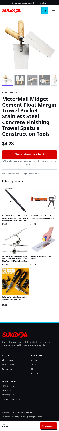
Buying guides (8, 369)
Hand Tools (34, 173)
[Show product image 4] (44, 80)
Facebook (31, 412)
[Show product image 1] (7, 80)
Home (34, 369)
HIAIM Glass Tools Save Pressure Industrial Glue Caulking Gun (43, 217)
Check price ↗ (48, 426)
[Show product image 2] (19, 80)
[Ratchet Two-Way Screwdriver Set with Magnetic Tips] (15, 281)
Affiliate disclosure (10, 386)
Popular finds (8, 364)
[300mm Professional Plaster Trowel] (43, 240)
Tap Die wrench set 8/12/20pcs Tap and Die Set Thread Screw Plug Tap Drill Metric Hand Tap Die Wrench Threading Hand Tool (14, 261)
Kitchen (34, 360)
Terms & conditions (11, 399)
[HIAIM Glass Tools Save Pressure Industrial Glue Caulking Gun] (43, 200)
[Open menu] (53, 10)
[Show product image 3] (32, 80)
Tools (33, 364)
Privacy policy (8, 394)
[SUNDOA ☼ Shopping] (11, 11)
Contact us (7, 390)
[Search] (44, 10)
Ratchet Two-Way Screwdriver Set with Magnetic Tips (14, 298)
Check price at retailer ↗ (29, 154)
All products (7, 360)
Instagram (22, 412)
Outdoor (35, 373)
